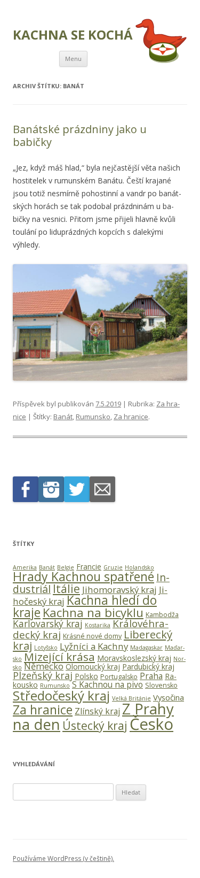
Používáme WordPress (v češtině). (63, 858)
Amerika (25, 567)
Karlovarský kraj (48, 623)
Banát (63, 416)
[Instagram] (51, 499)
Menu (73, 59)
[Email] (102, 499)
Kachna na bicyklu (93, 612)
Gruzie (113, 567)
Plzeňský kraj (43, 675)
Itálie (66, 588)
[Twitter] (77, 499)
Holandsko (139, 567)
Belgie (65, 567)
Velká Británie (131, 698)
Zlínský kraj (97, 711)
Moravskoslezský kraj (134, 658)
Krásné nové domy (92, 636)
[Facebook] (25, 499)
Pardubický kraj (148, 666)
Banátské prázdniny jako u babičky (80, 135)
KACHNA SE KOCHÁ (73, 35)
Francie (88, 566)
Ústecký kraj (94, 725)
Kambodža (162, 614)
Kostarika (97, 625)
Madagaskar (146, 647)
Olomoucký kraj (93, 666)
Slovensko (161, 685)
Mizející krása (59, 656)
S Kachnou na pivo (107, 684)
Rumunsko (93, 416)
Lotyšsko (46, 647)
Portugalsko (119, 676)
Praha (151, 676)
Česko (151, 724)
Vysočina (168, 697)
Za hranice (131, 416)
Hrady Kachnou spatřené (83, 576)
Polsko (86, 676)
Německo (43, 666)
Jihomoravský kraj (119, 589)
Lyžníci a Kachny (94, 646)
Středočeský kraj (61, 695)
